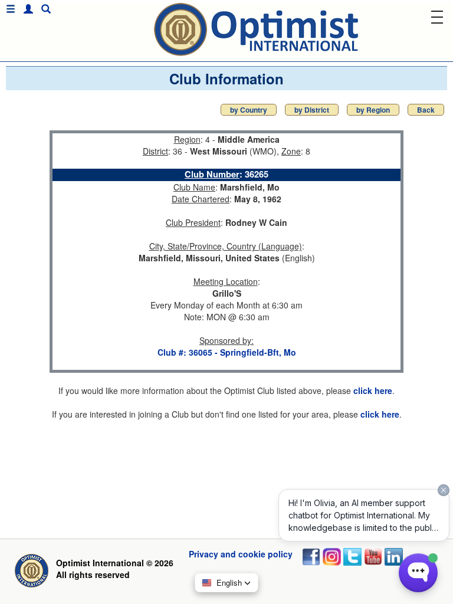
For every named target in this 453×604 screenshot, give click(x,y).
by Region (373, 109)
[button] (25, 9)
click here (372, 390)
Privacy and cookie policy (241, 554)
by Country (248, 109)
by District (311, 109)
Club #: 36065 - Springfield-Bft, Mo (226, 352)
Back (426, 109)
